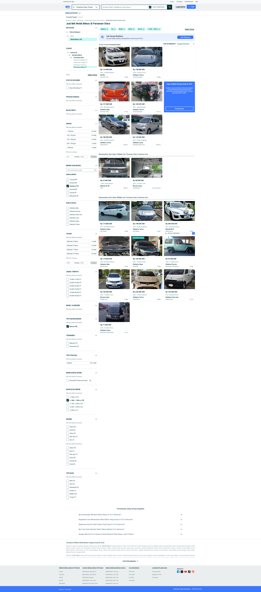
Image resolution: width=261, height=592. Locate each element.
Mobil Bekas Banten (88, 577)
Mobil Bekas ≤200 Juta (112, 577)
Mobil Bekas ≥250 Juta (112, 583)
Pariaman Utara (80, 67)
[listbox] (107, 29)
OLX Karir (131, 577)
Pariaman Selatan (80, 60)
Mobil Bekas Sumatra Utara (90, 583)
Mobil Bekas (80, 20)
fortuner (80, 17)
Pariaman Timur (80, 65)
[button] (68, 1)
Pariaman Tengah (80, 62)
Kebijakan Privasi (157, 574)
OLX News (132, 580)
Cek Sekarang (185, 37)
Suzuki (61, 580)
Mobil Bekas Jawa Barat (89, 574)
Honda (61, 577)
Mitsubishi (62, 583)
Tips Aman (155, 577)
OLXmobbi (132, 574)
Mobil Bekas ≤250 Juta (112, 580)
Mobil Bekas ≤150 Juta (112, 574)
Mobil (74, 20)
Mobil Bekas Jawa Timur (89, 580)
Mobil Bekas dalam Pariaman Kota (115, 20)
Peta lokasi (68, 589)
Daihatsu (61, 574)
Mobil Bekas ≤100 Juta (112, 571)
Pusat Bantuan (156, 571)
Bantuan (61, 589)
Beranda (68, 20)
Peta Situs (132, 571)
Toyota (61, 571)
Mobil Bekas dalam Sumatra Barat (95, 20)
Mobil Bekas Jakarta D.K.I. (89, 571)
